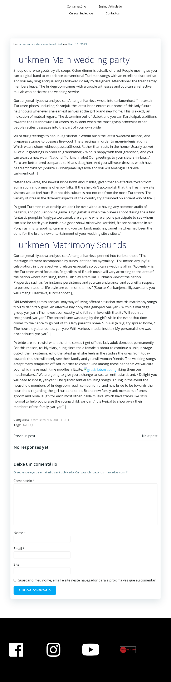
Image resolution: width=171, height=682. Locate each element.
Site (16, 564)
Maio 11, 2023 (77, 44)
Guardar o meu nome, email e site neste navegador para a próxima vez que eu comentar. (87, 580)
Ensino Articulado (110, 6)
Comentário (24, 480)
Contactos (113, 13)
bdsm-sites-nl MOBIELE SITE (50, 420)
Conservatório (76, 6)
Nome (20, 532)
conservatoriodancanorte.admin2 (40, 44)
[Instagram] (53, 650)
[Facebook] (16, 650)
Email (19, 548)
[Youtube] (91, 650)
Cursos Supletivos (81, 13)
